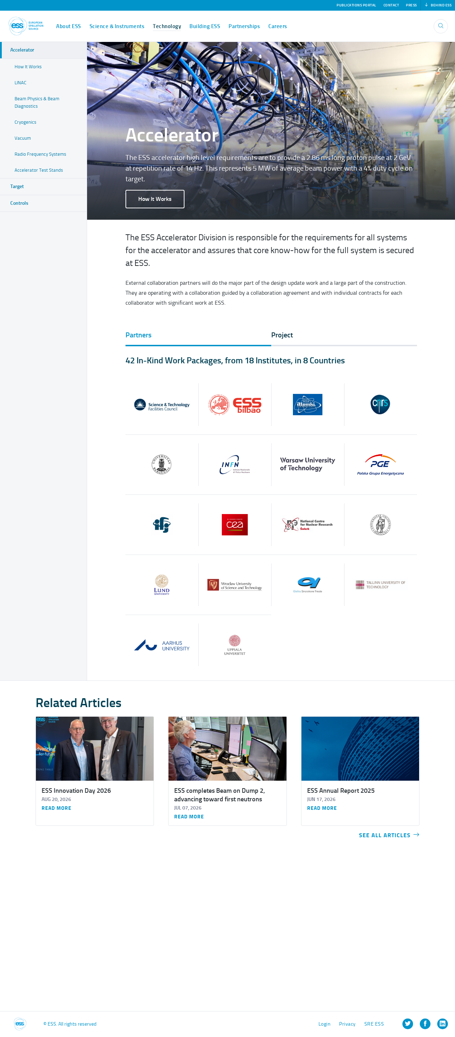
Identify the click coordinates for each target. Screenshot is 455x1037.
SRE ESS (374, 1024)
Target (17, 186)
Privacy (347, 1024)
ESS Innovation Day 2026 (76, 791)
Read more (56, 808)
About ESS (68, 26)
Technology (167, 26)
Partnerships (244, 26)
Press (411, 5)
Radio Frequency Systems (40, 154)
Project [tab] (282, 335)
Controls (19, 203)
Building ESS (204, 26)
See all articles (385, 835)
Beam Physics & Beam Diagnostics (37, 102)
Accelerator (22, 50)
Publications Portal (356, 5)
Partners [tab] (138, 335)
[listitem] (407, 1024)
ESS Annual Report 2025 (341, 791)
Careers (277, 26)
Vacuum (23, 138)
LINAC (20, 82)
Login (324, 1024)
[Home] (26, 26)
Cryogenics (25, 122)
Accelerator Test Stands (39, 170)
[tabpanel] (271, 515)
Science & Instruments (117, 26)
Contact (391, 5)
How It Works (155, 199)
